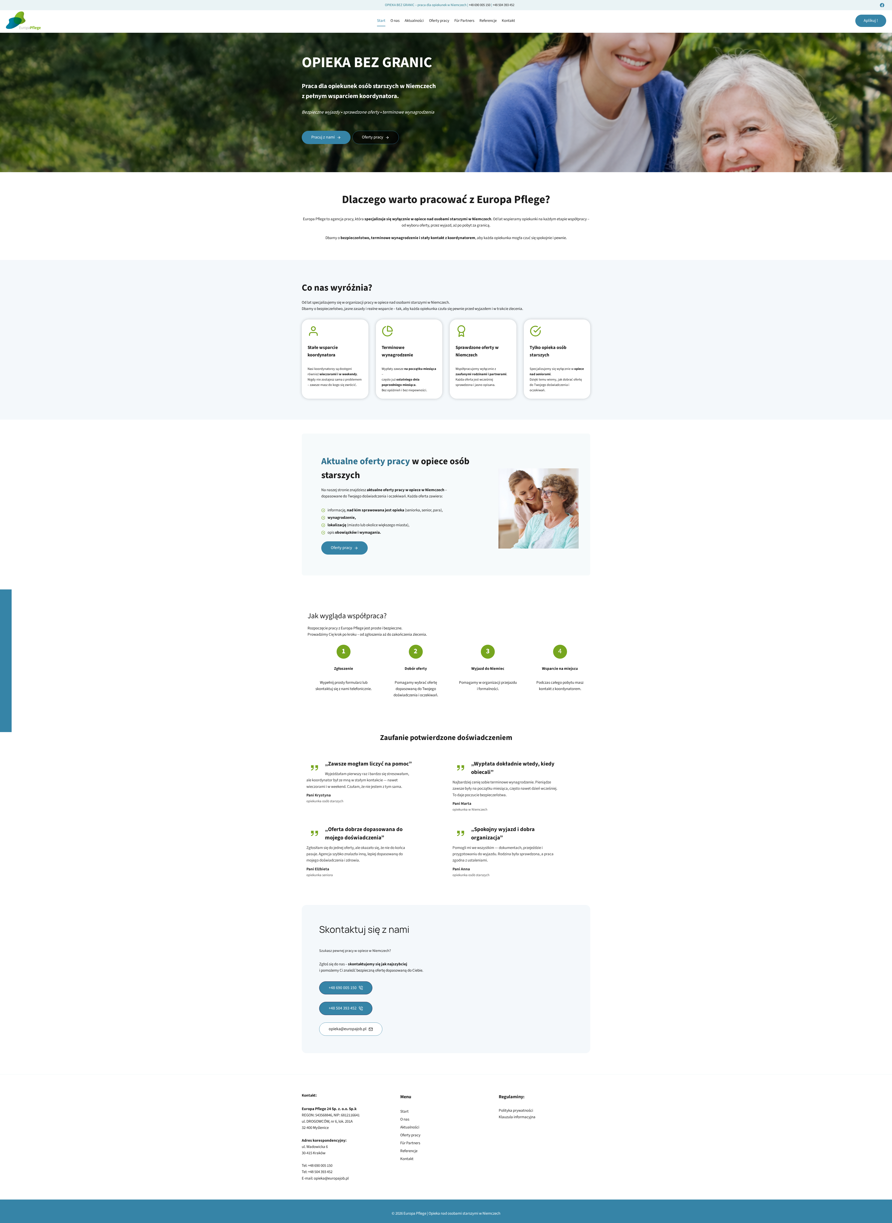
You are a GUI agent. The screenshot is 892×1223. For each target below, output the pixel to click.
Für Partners (464, 20)
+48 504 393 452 (503, 5)
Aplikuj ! (871, 20)
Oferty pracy (439, 20)
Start (381, 20)
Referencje (488, 20)
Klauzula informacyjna (517, 1117)
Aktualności (414, 20)
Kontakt (508, 20)
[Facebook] (882, 5)
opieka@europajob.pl (331, 1178)
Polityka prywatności (516, 1110)
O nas (395, 20)
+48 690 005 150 (480, 5)
